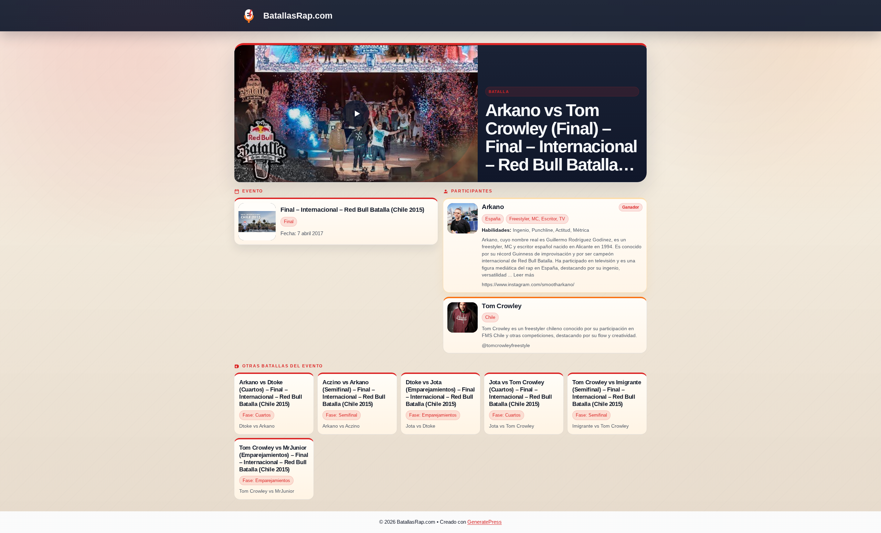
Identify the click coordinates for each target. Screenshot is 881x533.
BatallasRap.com (297, 15)
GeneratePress (484, 522)
